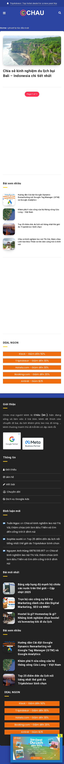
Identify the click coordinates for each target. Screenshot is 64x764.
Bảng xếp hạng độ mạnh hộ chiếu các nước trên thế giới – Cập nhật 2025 (39, 588)
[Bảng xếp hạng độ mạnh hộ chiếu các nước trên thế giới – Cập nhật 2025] (9, 588)
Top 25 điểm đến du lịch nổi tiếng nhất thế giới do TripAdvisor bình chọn (39, 225)
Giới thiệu (10, 469)
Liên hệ (9, 477)
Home (3, 27)
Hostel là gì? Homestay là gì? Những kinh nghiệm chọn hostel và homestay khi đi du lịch (38, 617)
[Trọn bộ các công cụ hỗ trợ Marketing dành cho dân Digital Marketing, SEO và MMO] (9, 603)
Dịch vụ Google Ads (17, 499)
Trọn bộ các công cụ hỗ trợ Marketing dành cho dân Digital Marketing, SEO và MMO (38, 603)
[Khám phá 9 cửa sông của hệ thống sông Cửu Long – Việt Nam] (9, 214)
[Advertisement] (32, 135)
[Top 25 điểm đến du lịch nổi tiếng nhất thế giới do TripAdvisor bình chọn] (9, 229)
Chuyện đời (13, 492)
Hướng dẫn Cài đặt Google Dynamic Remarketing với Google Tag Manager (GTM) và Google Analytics (39, 197)
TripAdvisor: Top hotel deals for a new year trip (33, 3)
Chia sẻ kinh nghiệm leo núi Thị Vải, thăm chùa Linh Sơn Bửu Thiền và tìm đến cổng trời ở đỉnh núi (39, 241)
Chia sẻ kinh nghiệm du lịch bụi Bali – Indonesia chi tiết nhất (29, 73)
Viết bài (10, 484)
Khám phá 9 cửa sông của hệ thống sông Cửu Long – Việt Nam (38, 211)
